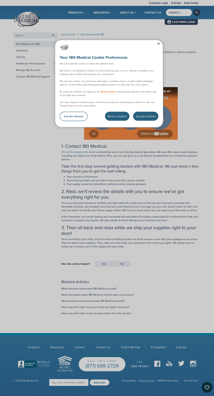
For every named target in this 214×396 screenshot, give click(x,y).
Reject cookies (117, 116)
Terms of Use (108, 91)
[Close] (158, 43)
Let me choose (73, 116)
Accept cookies (146, 116)
